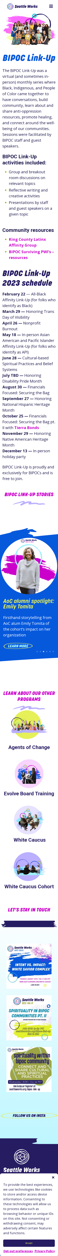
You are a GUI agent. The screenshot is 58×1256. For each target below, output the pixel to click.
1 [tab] (37, 651)
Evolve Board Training (29, 793)
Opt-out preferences (18, 1251)
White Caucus (29, 840)
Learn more (18, 645)
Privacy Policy (44, 1251)
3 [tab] (43, 651)
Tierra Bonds (26, 427)
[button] (53, 1177)
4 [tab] (46, 651)
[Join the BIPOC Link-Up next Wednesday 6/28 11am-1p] (29, 1069)
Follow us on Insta (29, 1115)
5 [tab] (50, 651)
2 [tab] (40, 651)
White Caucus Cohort (29, 886)
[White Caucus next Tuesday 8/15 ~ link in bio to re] (29, 966)
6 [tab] (53, 651)
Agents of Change (29, 747)
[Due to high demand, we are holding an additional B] (29, 1017)
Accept (29, 1243)
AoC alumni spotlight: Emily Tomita (28, 603)
